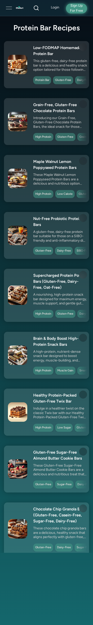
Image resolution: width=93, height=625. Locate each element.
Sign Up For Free (76, 8)
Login (55, 7)
